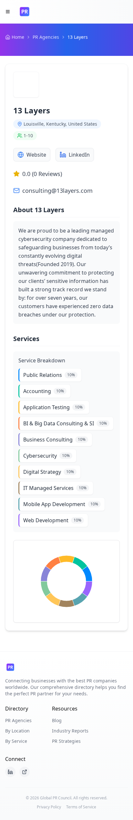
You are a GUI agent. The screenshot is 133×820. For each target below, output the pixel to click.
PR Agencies (46, 37)
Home (18, 37)
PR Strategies (66, 741)
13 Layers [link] (77, 37)
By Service (16, 741)
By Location (17, 731)
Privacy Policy (49, 807)
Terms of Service (81, 807)
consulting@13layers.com (57, 190)
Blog (57, 720)
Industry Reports (70, 731)
